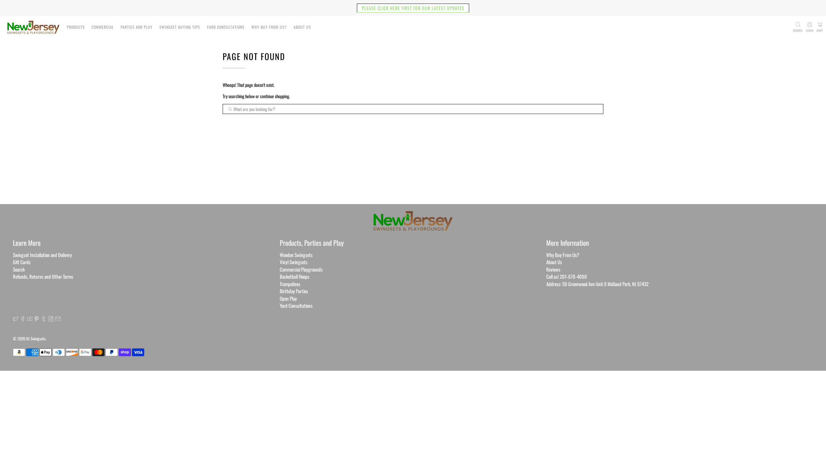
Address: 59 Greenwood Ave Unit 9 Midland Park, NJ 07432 (597, 283)
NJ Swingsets (35, 339)
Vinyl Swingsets (293, 261)
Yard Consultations (226, 27)
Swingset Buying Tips (179, 27)
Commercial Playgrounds (301, 269)
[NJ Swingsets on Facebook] (22, 319)
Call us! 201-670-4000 (566, 276)
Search (19, 269)
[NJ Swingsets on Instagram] (51, 319)
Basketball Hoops (294, 276)
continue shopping (274, 96)
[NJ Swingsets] (33, 27)
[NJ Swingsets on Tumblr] (43, 319)
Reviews (553, 269)
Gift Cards (22, 261)
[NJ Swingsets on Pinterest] (36, 319)
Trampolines (290, 283)
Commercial (103, 27)
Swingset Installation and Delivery (42, 254)
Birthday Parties (294, 290)
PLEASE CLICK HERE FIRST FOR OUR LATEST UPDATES (413, 8)
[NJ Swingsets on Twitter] (15, 319)
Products (76, 27)
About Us (302, 27)
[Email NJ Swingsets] (58, 319)
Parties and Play (137, 27)
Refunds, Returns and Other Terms (43, 276)
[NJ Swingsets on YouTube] (30, 319)
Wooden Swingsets (296, 254)
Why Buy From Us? (269, 27)
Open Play (288, 298)
